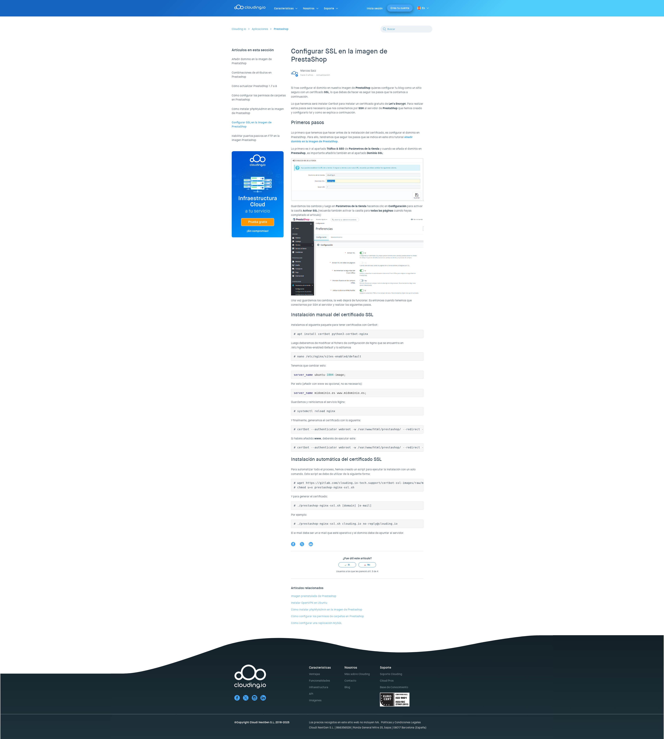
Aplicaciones (260, 29)
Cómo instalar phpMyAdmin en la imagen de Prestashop (258, 111)
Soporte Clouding (391, 674)
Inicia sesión (374, 8)
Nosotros (308, 8)
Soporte (329, 8)
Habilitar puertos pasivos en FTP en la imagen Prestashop (256, 138)
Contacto (350, 680)
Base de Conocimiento (394, 687)
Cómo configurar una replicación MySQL (316, 623)
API (311, 694)
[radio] (347, 564)
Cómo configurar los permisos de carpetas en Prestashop (259, 97)
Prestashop (281, 29)
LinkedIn (311, 544)
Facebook (293, 544)
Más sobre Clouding (357, 674)
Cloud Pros (387, 680)
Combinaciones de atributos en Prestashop (251, 75)
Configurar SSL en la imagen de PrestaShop (251, 124)
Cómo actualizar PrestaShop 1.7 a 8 (254, 86)
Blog (347, 687)
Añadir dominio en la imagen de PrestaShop (252, 61)
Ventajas (314, 674)
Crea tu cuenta (399, 8)
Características (284, 8)
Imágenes (315, 700)
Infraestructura (318, 687)
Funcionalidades (319, 680)
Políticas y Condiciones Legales (401, 722)
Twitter (302, 544)
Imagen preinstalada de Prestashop (313, 596)
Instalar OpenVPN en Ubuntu (309, 603)
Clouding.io (239, 29)
